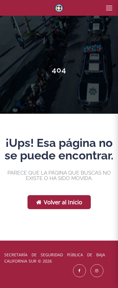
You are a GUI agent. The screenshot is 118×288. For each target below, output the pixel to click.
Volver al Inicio (63, 202)
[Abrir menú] (109, 8)
